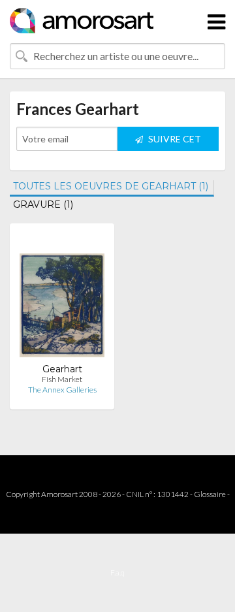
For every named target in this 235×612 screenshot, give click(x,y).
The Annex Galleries (62, 390)
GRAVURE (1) (43, 204)
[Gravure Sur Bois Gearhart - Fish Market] (62, 298)
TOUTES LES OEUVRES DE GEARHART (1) (110, 186)
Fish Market (62, 379)
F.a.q (117, 572)
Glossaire (210, 494)
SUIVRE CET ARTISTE (173, 142)
